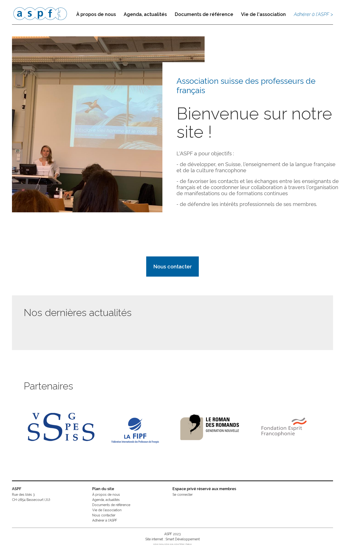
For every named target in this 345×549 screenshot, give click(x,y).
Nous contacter (172, 266)
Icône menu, (159, 544)
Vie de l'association (263, 14)
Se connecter (182, 494)
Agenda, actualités (145, 14)
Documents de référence (204, 14)
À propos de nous (96, 14)
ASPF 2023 (172, 534)
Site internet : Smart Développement (172, 539)
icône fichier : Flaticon (183, 544)
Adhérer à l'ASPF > (313, 14)
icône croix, (169, 544)
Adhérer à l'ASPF (104, 520)
